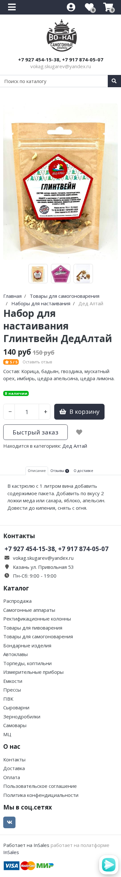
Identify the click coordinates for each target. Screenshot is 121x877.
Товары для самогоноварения (38, 636)
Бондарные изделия (27, 645)
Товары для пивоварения (32, 627)
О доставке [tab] (83, 470)
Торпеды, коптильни (27, 663)
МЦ (7, 734)
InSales (11, 852)
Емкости (12, 681)
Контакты (14, 759)
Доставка (14, 768)
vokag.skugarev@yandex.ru (60, 66)
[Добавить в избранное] (79, 432)
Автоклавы (15, 654)
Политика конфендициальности (40, 795)
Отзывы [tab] (59, 470)
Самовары (14, 725)
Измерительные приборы (33, 672)
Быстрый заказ (35, 432)
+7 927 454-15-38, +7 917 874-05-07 (60, 59)
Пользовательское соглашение (40, 786)
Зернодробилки (21, 716)
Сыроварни (16, 707)
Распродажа (17, 601)
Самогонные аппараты (29, 610)
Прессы (12, 689)
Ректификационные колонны (37, 618)
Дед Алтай (74, 446)
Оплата (11, 777)
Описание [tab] (37, 470)
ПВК (8, 698)
